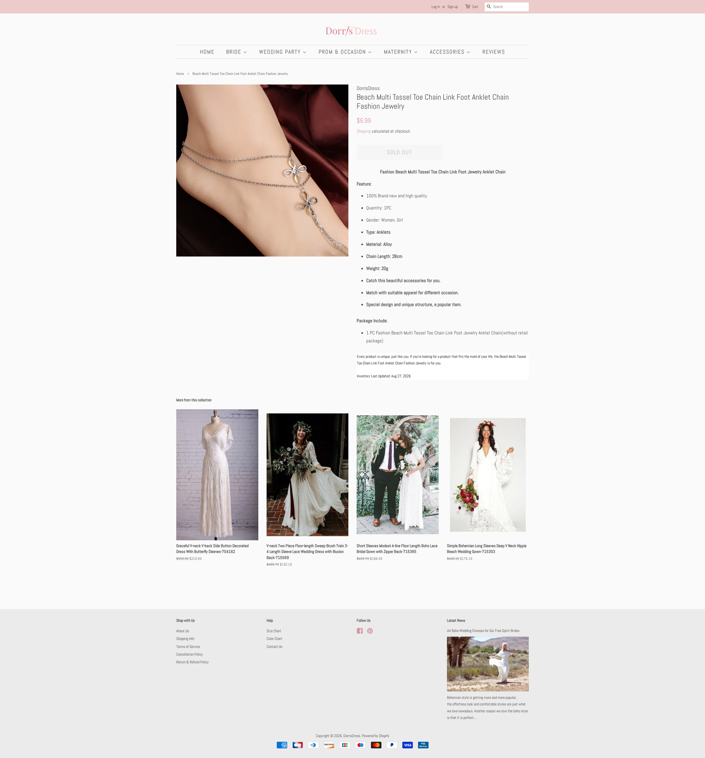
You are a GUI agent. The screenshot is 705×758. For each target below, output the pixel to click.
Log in (436, 6)
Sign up (453, 6)
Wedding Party (281, 51)
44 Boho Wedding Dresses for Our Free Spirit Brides (483, 630)
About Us (182, 630)
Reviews (493, 51)
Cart (475, 6)
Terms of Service (188, 646)
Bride (234, 51)
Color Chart (274, 638)
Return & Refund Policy (192, 661)
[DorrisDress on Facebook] (360, 631)
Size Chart (274, 630)
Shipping (364, 131)
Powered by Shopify (375, 735)
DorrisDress (351, 735)
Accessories (448, 51)
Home (207, 51)
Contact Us (274, 646)
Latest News (456, 620)
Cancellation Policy (189, 654)
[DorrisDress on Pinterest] (370, 631)
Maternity (399, 51)
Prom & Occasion (343, 51)
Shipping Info (185, 638)
